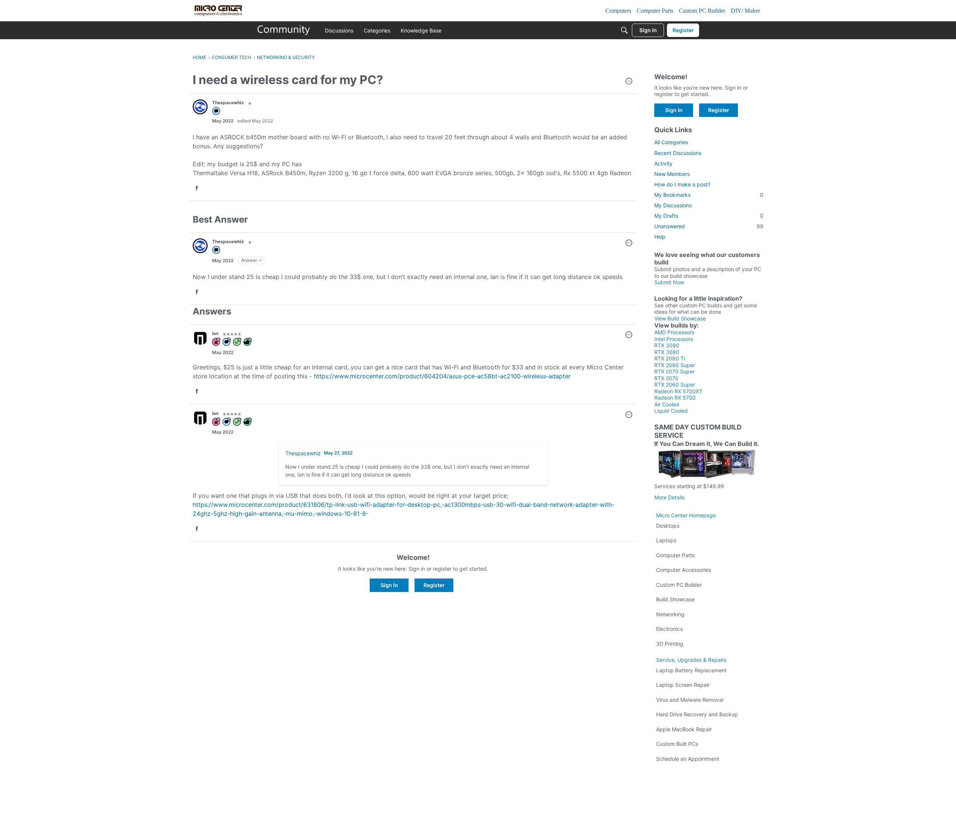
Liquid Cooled (671, 410)
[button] (628, 82)
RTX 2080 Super (674, 365)
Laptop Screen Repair (683, 685)
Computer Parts (675, 555)
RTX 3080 (666, 352)
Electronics (669, 629)
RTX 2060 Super (674, 384)
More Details (669, 497)
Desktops (667, 525)
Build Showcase (675, 599)
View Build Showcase (680, 318)
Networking (670, 614)
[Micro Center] (284, 30)
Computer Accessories (683, 570)
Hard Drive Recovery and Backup (697, 714)
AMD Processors (674, 332)
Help (659, 236)
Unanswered (708, 226)
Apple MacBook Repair (684, 729)
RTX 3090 (666, 345)
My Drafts (708, 216)
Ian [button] (215, 333)
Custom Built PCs (677, 744)
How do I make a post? (682, 184)
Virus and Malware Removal (689, 700)
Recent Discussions (677, 153)
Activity (663, 163)
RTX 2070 (666, 378)
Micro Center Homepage (686, 515)
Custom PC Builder (679, 584)
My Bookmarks (708, 195)
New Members (672, 174)
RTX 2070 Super (674, 371)
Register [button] (434, 585)
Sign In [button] (389, 585)
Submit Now (669, 282)
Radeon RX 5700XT (678, 391)
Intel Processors (673, 339)
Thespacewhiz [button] (228, 102)
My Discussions (673, 205)
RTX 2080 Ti (669, 358)
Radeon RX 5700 (675, 397)
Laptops (666, 540)
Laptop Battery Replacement (691, 670)
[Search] (624, 30)
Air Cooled (666, 404)
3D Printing (669, 644)
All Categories (671, 142)
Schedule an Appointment (687, 759)
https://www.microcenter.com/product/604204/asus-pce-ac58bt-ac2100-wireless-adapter (442, 376)
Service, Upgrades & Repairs (691, 660)
